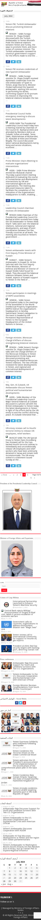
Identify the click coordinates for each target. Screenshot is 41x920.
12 (31, 871)
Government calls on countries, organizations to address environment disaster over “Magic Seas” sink (19, 625)
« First (4, 475)
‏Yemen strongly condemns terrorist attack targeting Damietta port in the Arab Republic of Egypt (25, 791)
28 (4, 881)
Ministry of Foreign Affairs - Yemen (27, 909)
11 (26, 871)
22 (10, 878)
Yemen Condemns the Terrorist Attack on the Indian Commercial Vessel (24, 753)
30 (15, 881)
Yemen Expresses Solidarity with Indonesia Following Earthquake (25, 744)
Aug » (10, 884)
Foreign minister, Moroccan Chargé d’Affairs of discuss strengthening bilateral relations (21, 340)
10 (20, 871)
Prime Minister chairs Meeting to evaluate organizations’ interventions (22, 164)
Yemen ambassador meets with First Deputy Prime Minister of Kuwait (21, 253)
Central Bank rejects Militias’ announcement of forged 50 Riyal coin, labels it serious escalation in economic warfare (18, 613)
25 (26, 878)
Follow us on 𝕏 (6, 897)
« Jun (3, 884)
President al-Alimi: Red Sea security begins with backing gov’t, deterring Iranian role (26, 648)
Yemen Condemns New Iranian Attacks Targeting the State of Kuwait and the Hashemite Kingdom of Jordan (19, 779)
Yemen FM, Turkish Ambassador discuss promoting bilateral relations (21, 27)
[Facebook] (16, 702)
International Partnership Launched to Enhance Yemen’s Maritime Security (25, 603)
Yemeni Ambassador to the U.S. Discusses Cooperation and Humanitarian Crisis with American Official (25, 677)
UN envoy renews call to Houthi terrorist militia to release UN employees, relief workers (21, 431)
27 (37, 878)
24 (20, 878)
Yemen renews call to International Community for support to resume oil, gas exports (25, 638)
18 (26, 874)
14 (4, 874)
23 (15, 878)
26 (31, 878)
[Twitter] (20, 702)
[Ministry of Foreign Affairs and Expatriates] (20, 3)
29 (10, 881)
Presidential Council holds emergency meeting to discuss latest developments (20, 116)
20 (37, 874)
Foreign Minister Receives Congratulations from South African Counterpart (26, 687)
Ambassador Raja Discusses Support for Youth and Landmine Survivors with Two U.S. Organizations (25, 666)
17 (20, 874)
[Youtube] (24, 702)
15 (10, 874)
